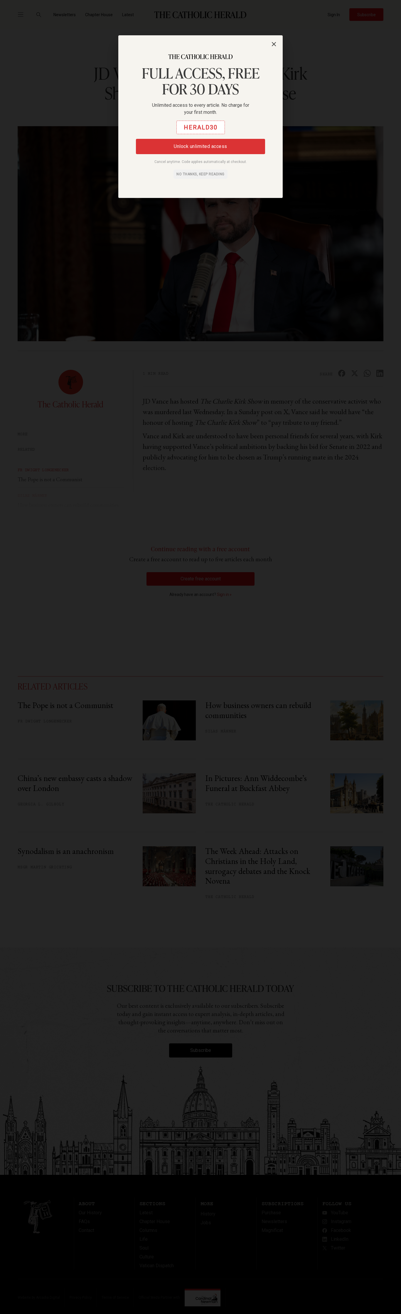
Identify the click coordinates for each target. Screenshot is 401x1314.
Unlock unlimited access (200, 146)
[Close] (274, 44)
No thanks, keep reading (200, 174)
